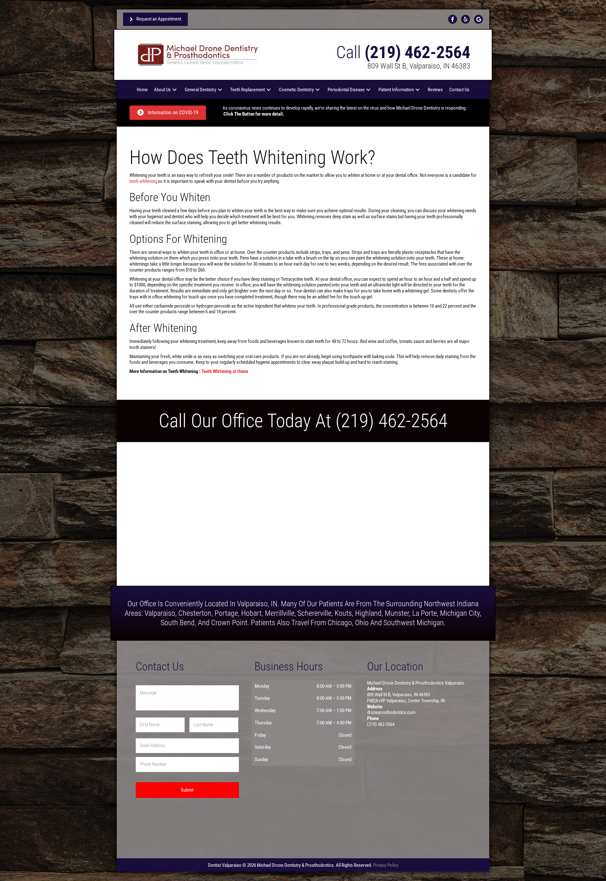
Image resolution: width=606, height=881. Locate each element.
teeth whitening (143, 181)
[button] (174, 89)
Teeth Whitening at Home (224, 371)
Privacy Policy (385, 865)
